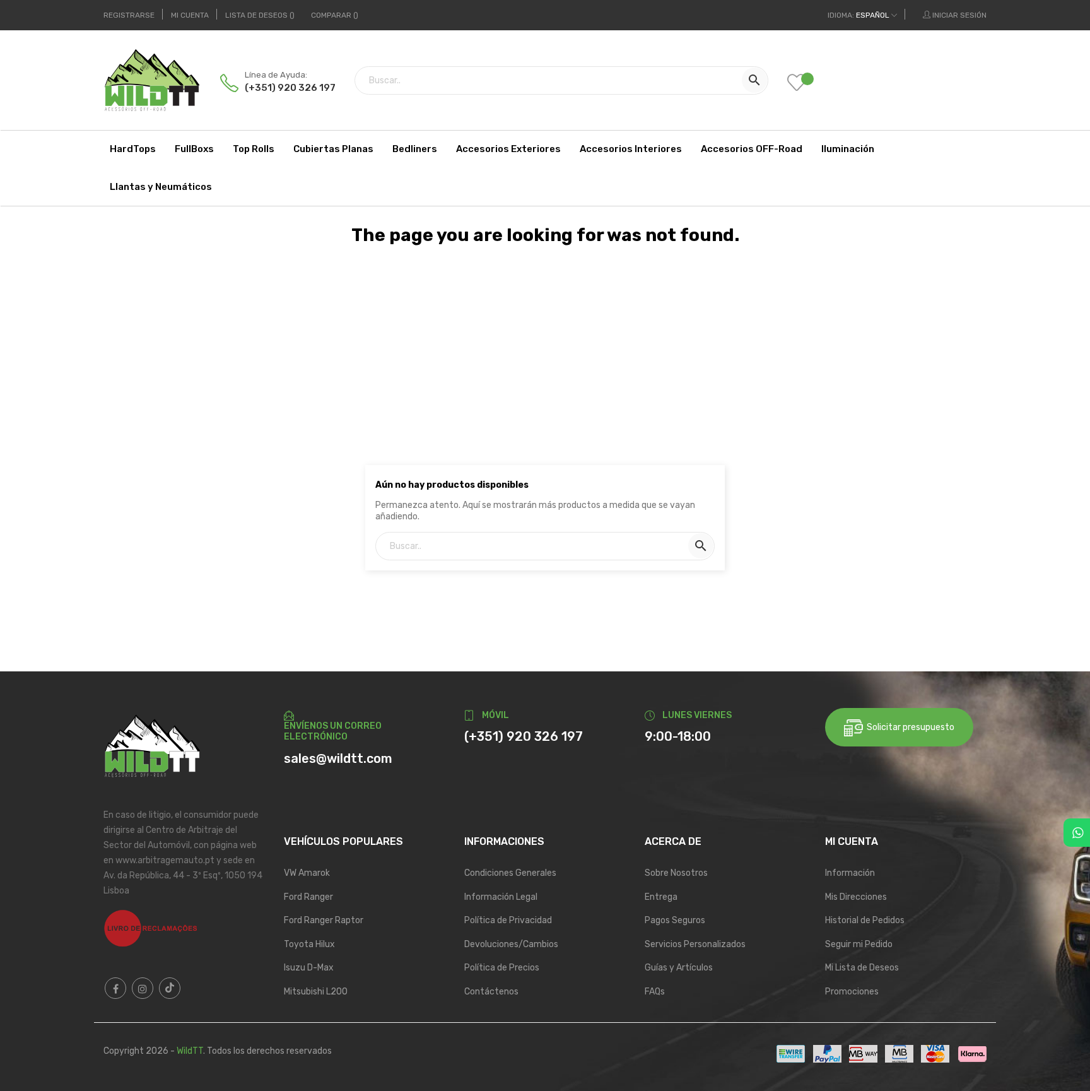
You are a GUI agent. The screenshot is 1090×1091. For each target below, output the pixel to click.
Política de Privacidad (508, 920)
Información (850, 873)
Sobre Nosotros (676, 873)
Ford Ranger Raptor (323, 920)
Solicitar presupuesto (908, 727)
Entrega (661, 897)
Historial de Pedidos (865, 920)
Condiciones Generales (510, 873)
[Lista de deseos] (806, 83)
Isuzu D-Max (309, 967)
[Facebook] (115, 988)
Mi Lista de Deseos (862, 967)
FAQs (655, 991)
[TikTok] (169, 988)
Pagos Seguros (675, 920)
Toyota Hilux (309, 944)
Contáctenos (491, 991)
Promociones (852, 991)
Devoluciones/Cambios (511, 944)
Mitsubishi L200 (316, 991)
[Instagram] (142, 988)
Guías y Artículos (679, 967)
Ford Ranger (308, 897)
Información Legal (500, 897)
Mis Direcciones (856, 897)
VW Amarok (307, 873)
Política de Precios (501, 967)
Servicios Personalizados (695, 944)
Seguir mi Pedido (859, 944)
